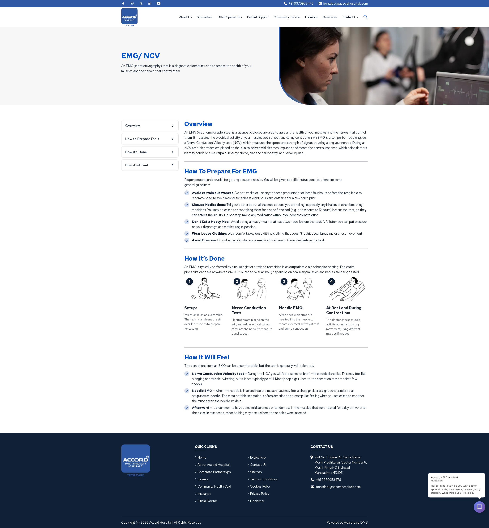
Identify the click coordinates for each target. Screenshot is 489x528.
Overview (132, 125)
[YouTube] (159, 3)
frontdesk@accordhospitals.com (338, 487)
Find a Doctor (207, 501)
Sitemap (256, 472)
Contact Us (350, 17)
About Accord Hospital (214, 465)
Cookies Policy (260, 486)
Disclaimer (257, 501)
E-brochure (258, 457)
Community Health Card (214, 486)
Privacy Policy (259, 494)
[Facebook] (123, 3)
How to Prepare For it (142, 139)
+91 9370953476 (328, 480)
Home (202, 457)
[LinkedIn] (150, 3)
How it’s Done (136, 152)
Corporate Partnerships (214, 472)
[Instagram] (132, 3)
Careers (203, 479)
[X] (141, 3)
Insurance (311, 17)
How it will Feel (136, 165)
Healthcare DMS (356, 522)
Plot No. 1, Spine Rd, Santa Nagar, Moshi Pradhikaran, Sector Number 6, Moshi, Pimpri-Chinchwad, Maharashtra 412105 (340, 465)
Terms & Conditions (264, 479)
